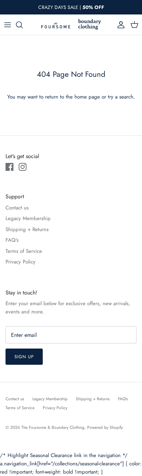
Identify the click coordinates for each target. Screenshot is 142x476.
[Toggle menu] (7, 24)
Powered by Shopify (105, 427)
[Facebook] (9, 167)
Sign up (24, 356)
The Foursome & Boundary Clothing (52, 427)
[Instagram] (23, 167)
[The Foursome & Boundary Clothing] (71, 24)
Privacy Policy (21, 262)
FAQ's (12, 240)
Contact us (17, 207)
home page (87, 97)
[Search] (22, 24)
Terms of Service (24, 251)
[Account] (119, 24)
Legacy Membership (28, 218)
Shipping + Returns (27, 229)
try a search (120, 97)
